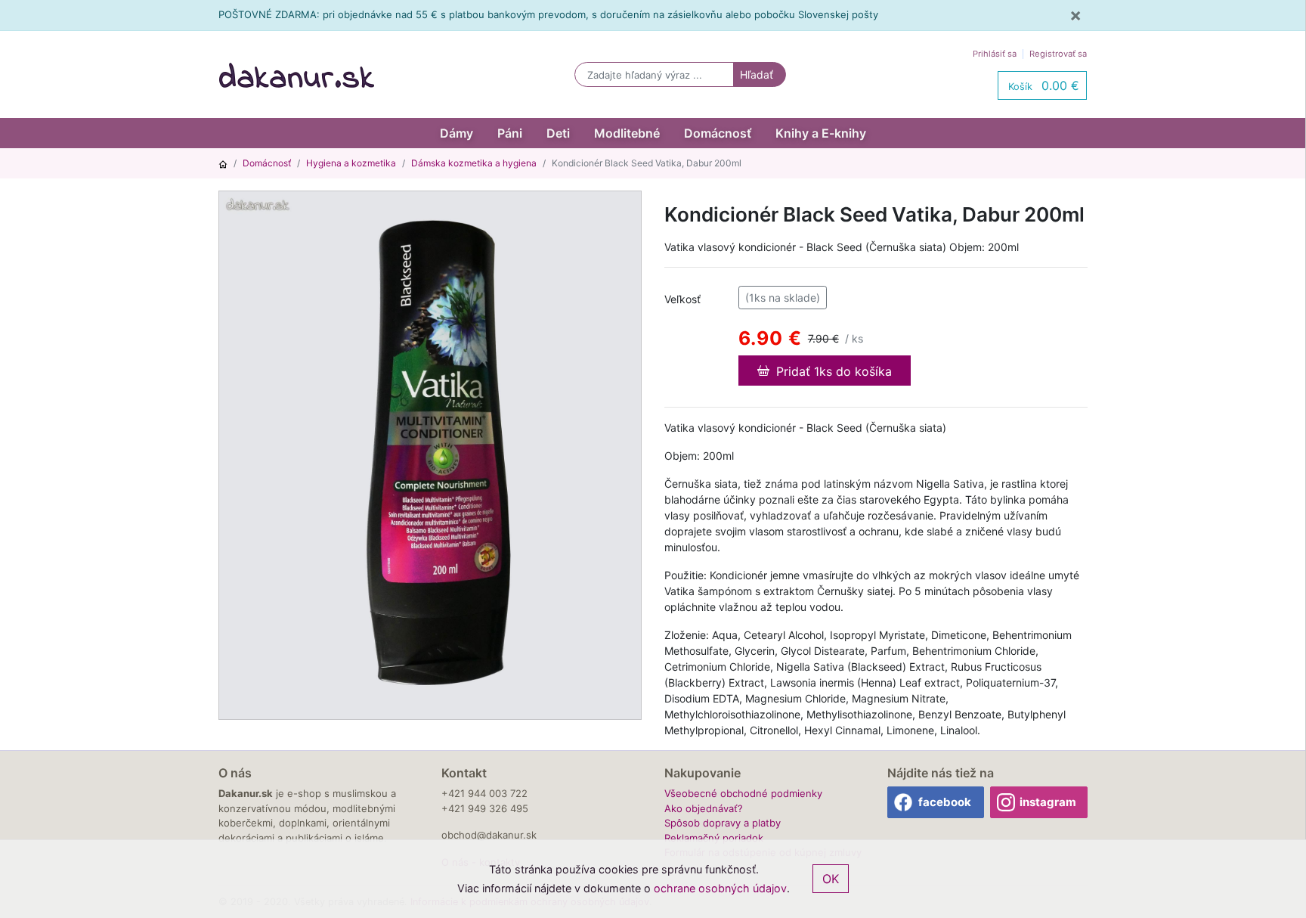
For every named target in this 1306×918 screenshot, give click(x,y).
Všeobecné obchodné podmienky (743, 793)
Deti (558, 133)
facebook (944, 802)
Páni (509, 133)
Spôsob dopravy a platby (722, 823)
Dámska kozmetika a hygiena (474, 163)
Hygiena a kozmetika (351, 163)
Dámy (456, 133)
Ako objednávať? (703, 808)
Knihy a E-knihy (820, 133)
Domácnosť (717, 133)
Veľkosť (682, 299)
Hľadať (756, 74)
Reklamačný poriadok (713, 838)
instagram (1048, 802)
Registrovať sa (1058, 53)
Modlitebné (627, 133)
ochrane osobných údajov (720, 888)
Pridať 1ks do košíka (832, 371)
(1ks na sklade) (782, 297)
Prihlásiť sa (995, 53)
